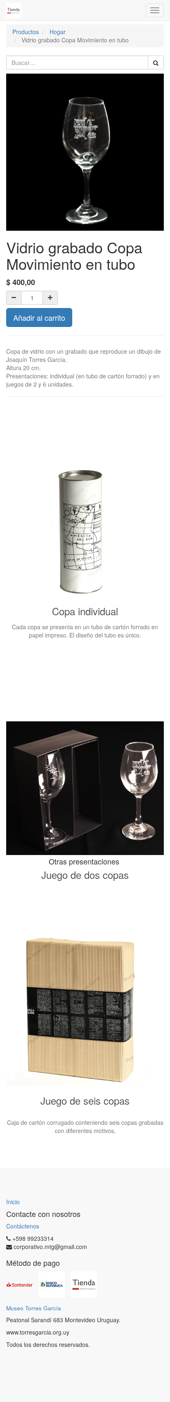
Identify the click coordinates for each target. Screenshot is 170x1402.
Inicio (13, 1202)
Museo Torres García (33, 1308)
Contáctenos (22, 1226)
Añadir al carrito (39, 317)
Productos (25, 32)
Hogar (58, 32)
